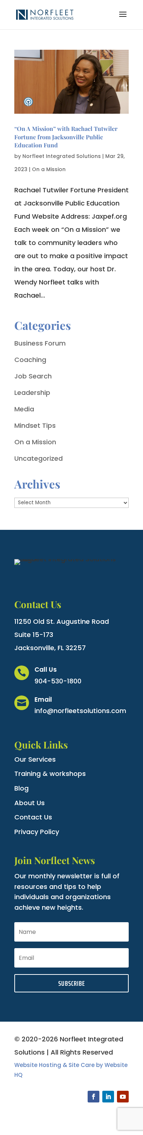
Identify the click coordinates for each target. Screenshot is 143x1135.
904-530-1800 (57, 681)
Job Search (33, 376)
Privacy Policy (36, 831)
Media (24, 409)
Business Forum (40, 343)
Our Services (35, 759)
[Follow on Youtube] (123, 1096)
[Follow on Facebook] (93, 1096)
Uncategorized (38, 458)
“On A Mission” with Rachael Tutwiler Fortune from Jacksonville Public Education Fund (65, 137)
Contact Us (33, 817)
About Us (29, 802)
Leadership (32, 392)
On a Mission (49, 169)
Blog (21, 788)
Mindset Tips (35, 425)
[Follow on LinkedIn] (108, 1096)
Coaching (30, 359)
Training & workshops (50, 773)
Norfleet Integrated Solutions (61, 156)
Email (43, 699)
